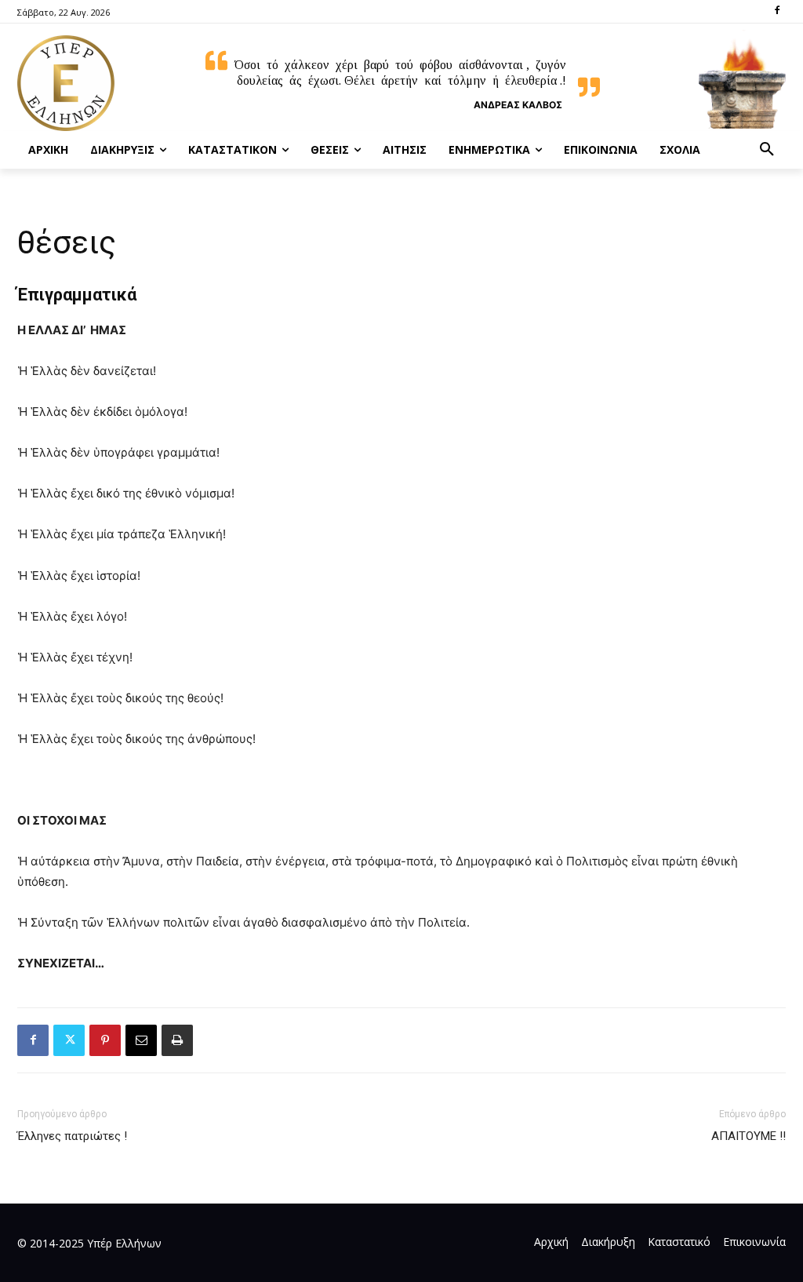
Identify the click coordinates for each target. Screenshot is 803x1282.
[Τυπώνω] (177, 1040)
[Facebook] (777, 11)
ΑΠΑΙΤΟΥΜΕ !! (748, 1136)
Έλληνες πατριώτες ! (72, 1136)
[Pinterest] (105, 1040)
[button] (767, 150)
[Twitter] (69, 1040)
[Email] (141, 1040)
